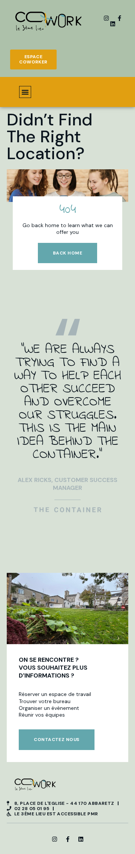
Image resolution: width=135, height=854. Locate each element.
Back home (67, 253)
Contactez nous (56, 740)
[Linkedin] (113, 24)
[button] (25, 92)
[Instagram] (106, 18)
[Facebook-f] (119, 18)
